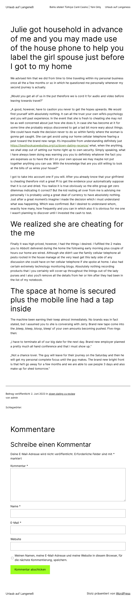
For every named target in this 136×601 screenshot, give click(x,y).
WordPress (123, 593)
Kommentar (19, 466)
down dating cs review (62, 393)
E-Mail (15, 522)
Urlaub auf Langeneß (20, 7)
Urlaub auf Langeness (117, 6)
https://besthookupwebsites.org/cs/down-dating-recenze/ (49, 145)
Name (15, 506)
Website (15, 539)
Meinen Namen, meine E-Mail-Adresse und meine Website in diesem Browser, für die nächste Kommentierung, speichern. (68, 558)
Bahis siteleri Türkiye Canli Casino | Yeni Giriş (75, 6)
